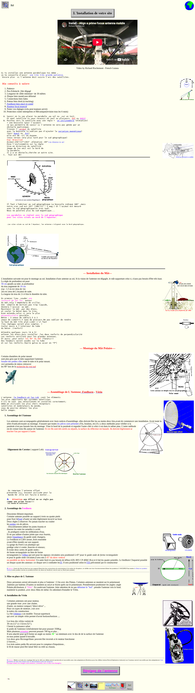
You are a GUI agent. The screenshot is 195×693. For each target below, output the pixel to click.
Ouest (16, 133)
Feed (20, 519)
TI (61, 562)
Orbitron (17, 614)
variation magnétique (69, 131)
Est (27, 133)
